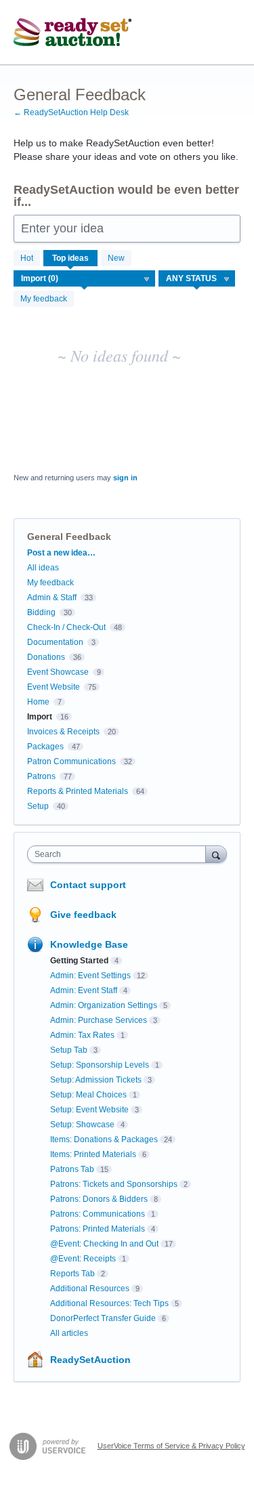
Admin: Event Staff (83, 990)
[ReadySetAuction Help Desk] (73, 32)
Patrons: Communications (97, 1214)
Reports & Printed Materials (77, 791)
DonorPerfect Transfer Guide (103, 1318)
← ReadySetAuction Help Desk (71, 112)
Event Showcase (58, 672)
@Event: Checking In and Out (104, 1244)
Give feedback (83, 914)
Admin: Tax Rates (82, 1035)
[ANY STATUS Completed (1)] (197, 278)
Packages (45, 746)
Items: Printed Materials (93, 1154)
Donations (46, 657)
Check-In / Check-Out (66, 627)
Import (39, 716)
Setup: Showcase (82, 1124)
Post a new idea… (61, 553)
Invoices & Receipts (63, 731)
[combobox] (119, 854)
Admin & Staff (52, 597)
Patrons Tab (72, 1169)
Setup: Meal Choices (88, 1094)
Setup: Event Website (89, 1109)
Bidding (41, 612)
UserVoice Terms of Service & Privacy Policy (171, 1446)
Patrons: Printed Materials (97, 1229)
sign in (125, 478)
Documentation (55, 642)
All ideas (43, 567)
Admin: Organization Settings (103, 1005)
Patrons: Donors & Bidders (99, 1199)
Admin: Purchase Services (98, 1020)
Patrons (41, 776)
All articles (69, 1333)
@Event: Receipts (83, 1258)
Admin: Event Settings (90, 975)
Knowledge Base (89, 944)
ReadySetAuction (90, 1359)
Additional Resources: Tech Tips (109, 1303)
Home (38, 702)
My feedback (43, 298)
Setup (38, 806)
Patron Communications (71, 761)
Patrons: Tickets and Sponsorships (113, 1184)
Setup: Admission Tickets (96, 1080)
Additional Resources (89, 1288)
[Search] (216, 853)
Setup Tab (68, 1050)
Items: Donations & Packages (104, 1139)
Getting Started (79, 960)
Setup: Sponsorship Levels (99, 1065)
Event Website (53, 687)
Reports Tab (72, 1273)
